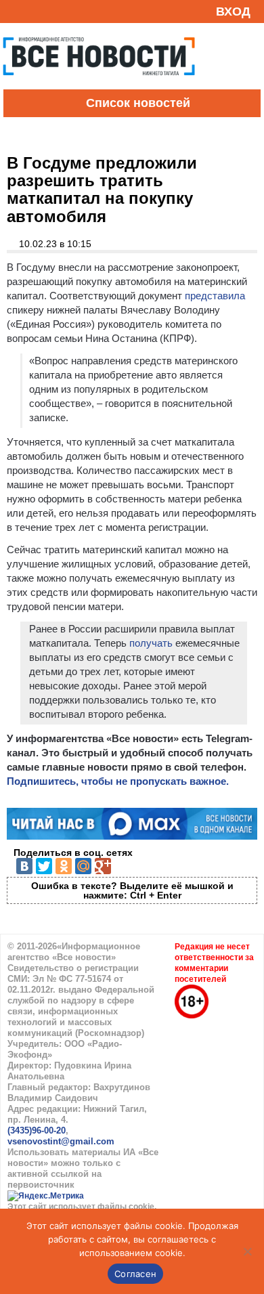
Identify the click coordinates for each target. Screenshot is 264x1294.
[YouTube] (36, 11)
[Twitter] (44, 866)
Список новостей (138, 103)
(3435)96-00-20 (36, 1130)
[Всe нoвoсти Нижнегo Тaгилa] (99, 86)
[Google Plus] (103, 866)
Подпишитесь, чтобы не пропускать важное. (118, 781)
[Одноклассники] (64, 866)
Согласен (135, 1273)
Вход (233, 11)
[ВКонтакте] (24, 866)
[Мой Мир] (83, 866)
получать (151, 643)
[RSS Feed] (15, 11)
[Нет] (247, 1251)
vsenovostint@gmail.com (60, 1141)
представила (215, 295)
